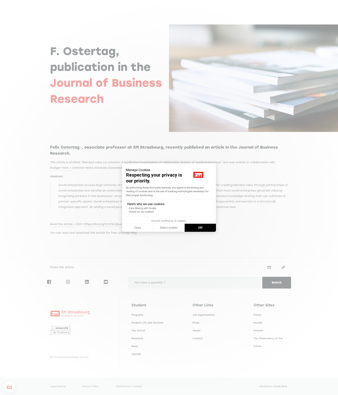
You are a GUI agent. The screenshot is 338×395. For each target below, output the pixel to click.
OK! (200, 227)
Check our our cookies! (141, 211)
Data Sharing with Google (142, 208)
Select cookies (169, 227)
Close (137, 227)
